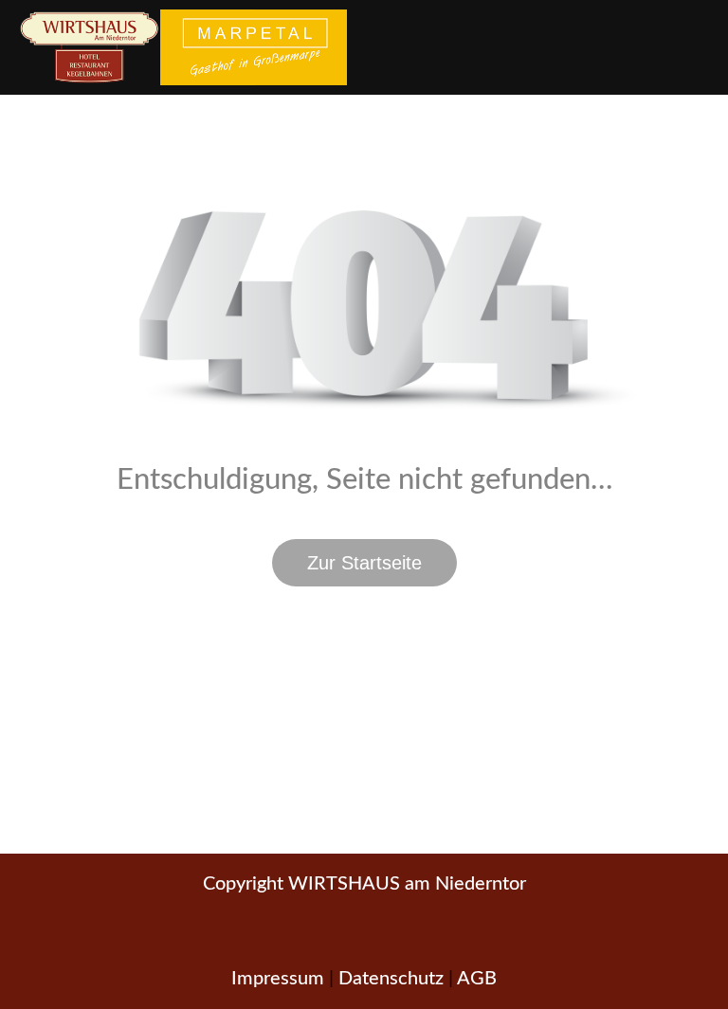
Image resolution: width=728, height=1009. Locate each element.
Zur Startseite (364, 562)
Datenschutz (391, 978)
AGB (477, 978)
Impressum (277, 978)
